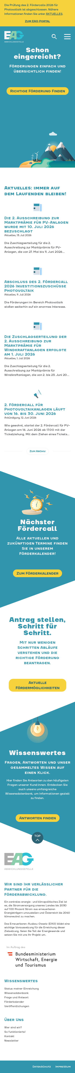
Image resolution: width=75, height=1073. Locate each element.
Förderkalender (14, 1002)
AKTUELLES (54, 14)
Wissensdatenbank (16, 993)
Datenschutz (42, 1066)
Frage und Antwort (16, 997)
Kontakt (9, 1036)
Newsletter (11, 1040)
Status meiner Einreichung (21, 988)
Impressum (63, 1066)
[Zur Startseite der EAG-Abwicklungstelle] (14, 36)
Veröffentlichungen (16, 1006)
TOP (37, 836)
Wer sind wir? (13, 1027)
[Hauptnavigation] (67, 36)
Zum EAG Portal (37, 21)
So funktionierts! (15, 1032)
